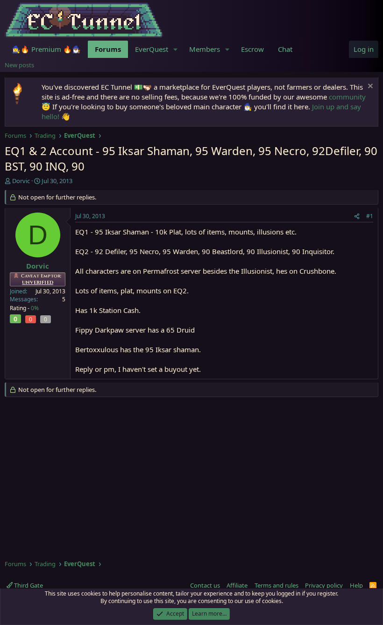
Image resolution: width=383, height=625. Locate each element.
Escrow (252, 49)
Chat (285, 49)
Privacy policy (324, 585)
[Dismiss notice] (369, 87)
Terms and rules (276, 585)
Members (204, 49)
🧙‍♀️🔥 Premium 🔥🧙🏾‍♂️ (46, 49)
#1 (369, 216)
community (347, 96)
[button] (175, 49)
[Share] (357, 216)
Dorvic (21, 181)
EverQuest (151, 49)
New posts (19, 65)
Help (356, 585)
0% (35, 308)
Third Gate (28, 585)
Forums (108, 49)
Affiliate (237, 585)
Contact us (205, 585)
